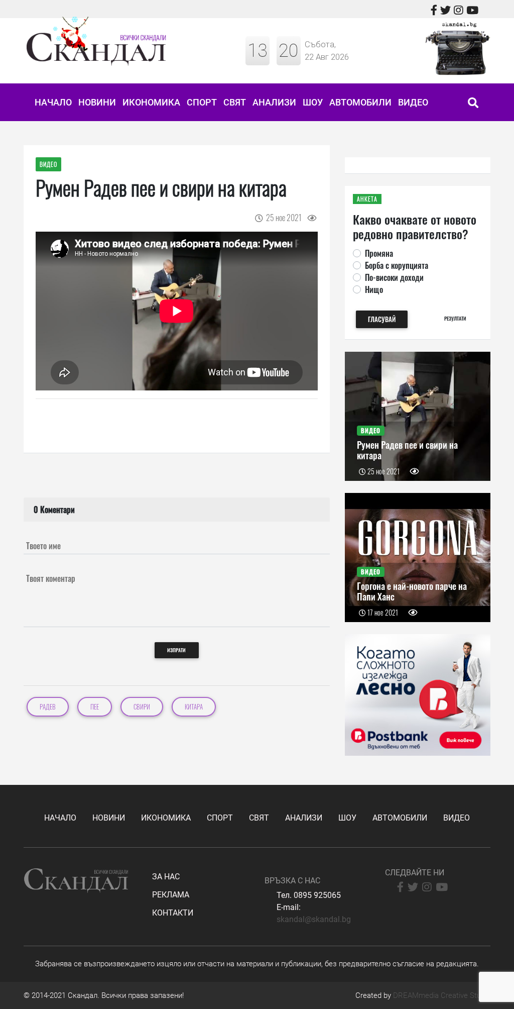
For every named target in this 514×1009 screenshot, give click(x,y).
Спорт (202, 102)
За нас (166, 876)
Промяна (379, 253)
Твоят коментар (50, 578)
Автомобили (360, 102)
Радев (48, 707)
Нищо (374, 289)
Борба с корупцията (396, 265)
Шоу (313, 102)
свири (142, 707)
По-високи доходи (394, 277)
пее (94, 707)
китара (194, 707)
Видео (413, 102)
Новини (97, 102)
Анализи (274, 102)
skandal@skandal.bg (314, 919)
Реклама (170, 894)
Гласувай (382, 319)
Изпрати (176, 650)
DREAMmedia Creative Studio (441, 995)
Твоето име (43, 546)
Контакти (172, 913)
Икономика (151, 102)
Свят (234, 102)
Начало (53, 102)
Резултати (455, 318)
